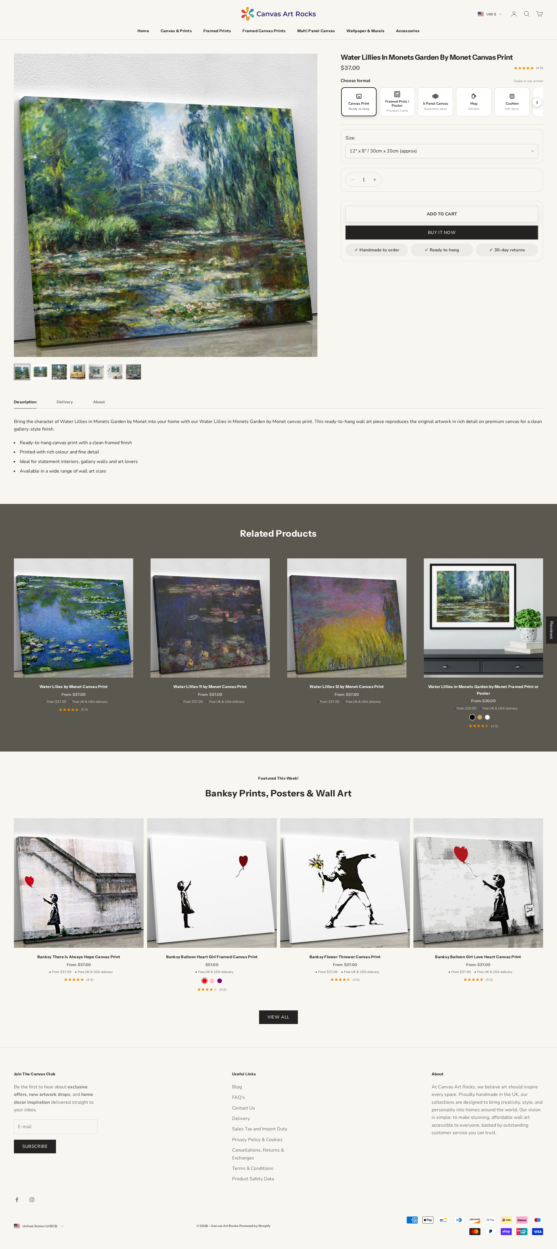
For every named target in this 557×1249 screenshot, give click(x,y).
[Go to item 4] (78, 372)
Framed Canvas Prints (264, 30)
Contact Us (243, 1108)
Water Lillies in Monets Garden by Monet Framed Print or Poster (483, 689)
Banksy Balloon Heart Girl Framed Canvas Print (212, 956)
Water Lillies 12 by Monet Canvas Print (347, 686)
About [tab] (99, 402)
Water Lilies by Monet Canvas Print (73, 686)
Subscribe (35, 1146)
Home (143, 30)
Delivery (241, 1118)
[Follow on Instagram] (32, 1200)
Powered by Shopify (255, 1226)
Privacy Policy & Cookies (257, 1140)
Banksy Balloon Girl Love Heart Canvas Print (478, 956)
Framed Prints (217, 30)
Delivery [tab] (65, 402)
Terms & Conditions (252, 1168)
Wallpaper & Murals (365, 30)
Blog (237, 1087)
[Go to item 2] (40, 372)
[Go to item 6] (115, 372)
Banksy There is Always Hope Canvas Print (78, 956)
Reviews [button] (551, 630)
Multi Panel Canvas (316, 30)
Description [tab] (25, 402)
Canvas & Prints (176, 30)
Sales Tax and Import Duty (259, 1129)
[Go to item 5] (96, 372)
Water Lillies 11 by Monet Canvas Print (210, 686)
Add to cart (442, 214)
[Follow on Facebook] (17, 1200)
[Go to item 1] (22, 372)
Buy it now (442, 232)
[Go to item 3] (59, 372)
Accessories (407, 30)
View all (278, 1017)
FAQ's (238, 1097)
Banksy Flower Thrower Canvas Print (345, 956)
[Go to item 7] (133, 372)
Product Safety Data (253, 1179)
